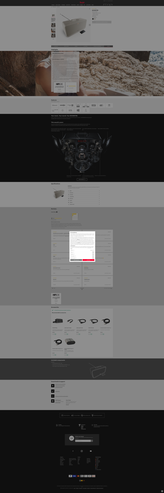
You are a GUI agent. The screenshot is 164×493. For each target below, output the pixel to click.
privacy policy (89, 247)
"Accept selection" (72, 245)
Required (72, 250)
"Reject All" (78, 239)
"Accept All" (78, 242)
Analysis (72, 252)
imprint (71, 248)
